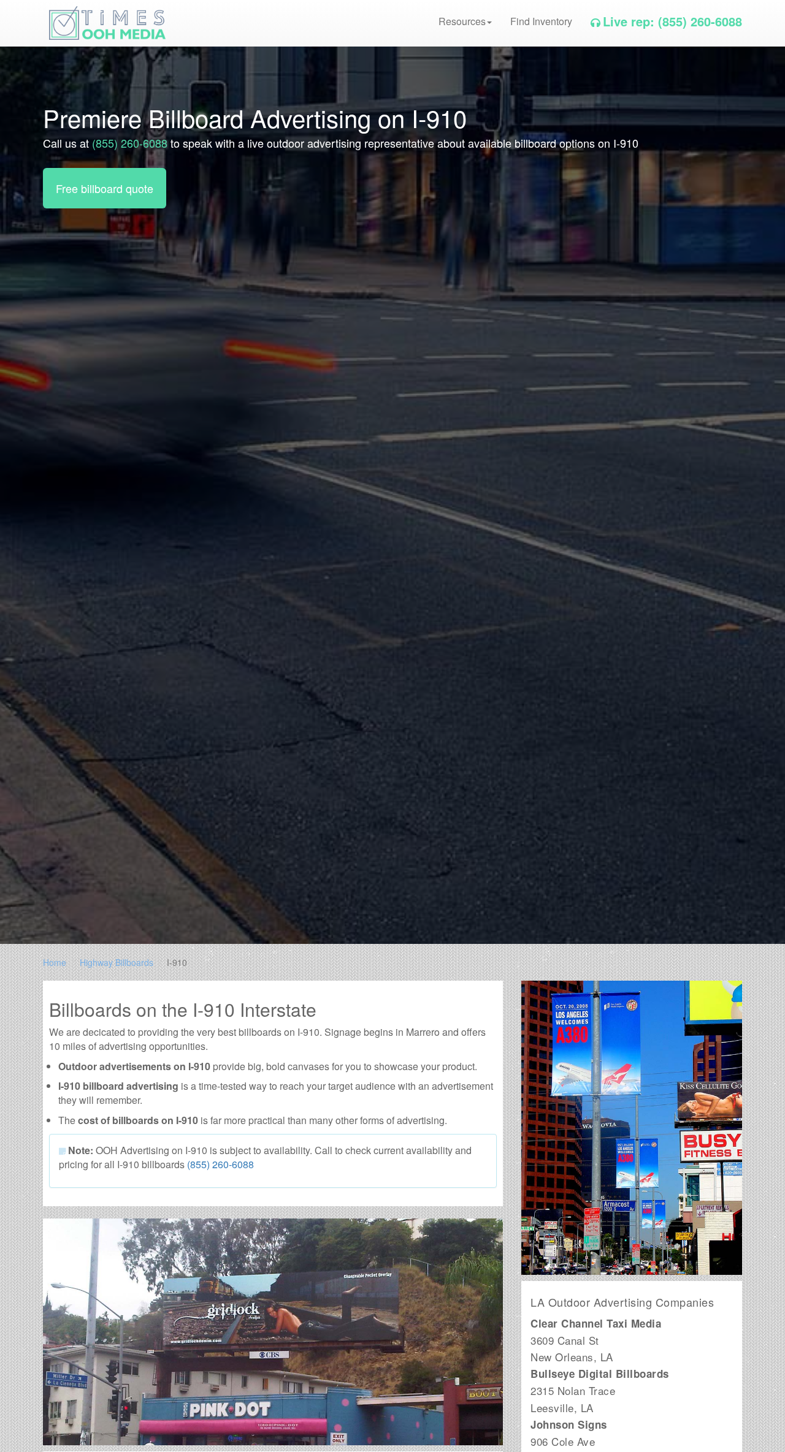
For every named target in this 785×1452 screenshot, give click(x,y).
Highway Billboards (116, 962)
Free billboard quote (104, 188)
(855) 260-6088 (129, 143)
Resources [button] (462, 21)
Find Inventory (541, 21)
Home (54, 962)
